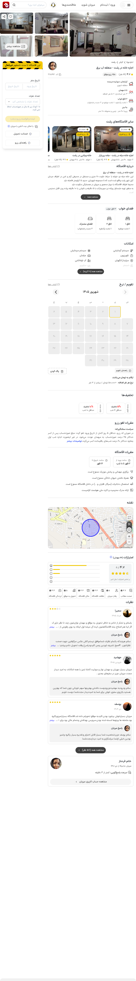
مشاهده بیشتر (13, 46)
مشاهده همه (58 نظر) (93, 750)
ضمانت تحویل (21, 134)
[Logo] (6, 5)
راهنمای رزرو (21, 143)
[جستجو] (14, 5)
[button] (107, 5)
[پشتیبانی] (53, 5)
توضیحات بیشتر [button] (74, 441)
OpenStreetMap (125, 547)
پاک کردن (54, 371)
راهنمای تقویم (121, 370)
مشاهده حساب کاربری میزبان (93, 781)
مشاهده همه (92, 197)
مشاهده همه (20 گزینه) (92, 271)
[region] (90, 528)
